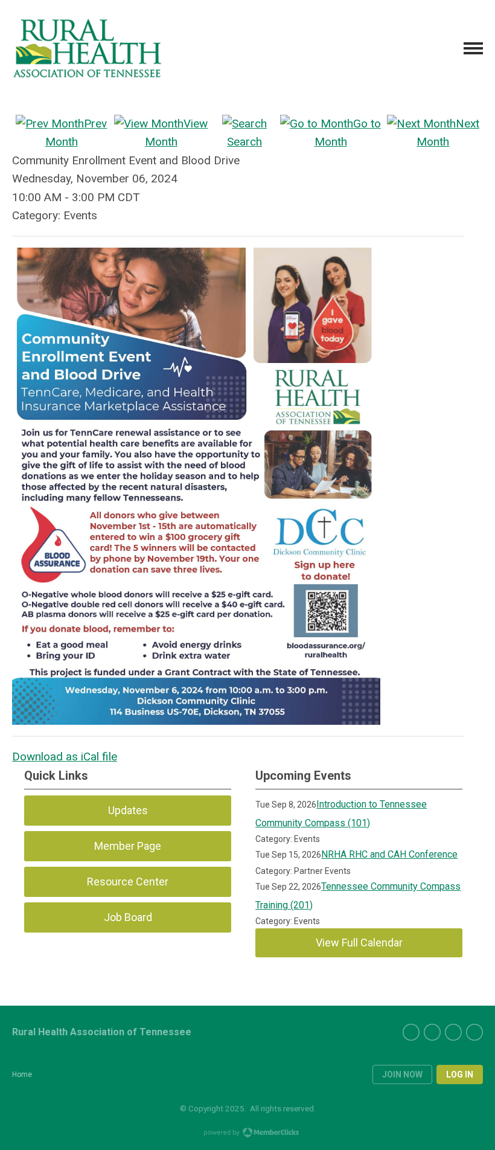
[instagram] (474, 1032)
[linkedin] (453, 1032)
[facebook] (432, 1032)
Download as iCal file (64, 756)
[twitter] (411, 1032)
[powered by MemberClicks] (247, 1134)
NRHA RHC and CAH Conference (389, 854)
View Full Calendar (359, 942)
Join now (402, 1074)
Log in (459, 1074)
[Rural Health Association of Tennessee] (87, 48)
